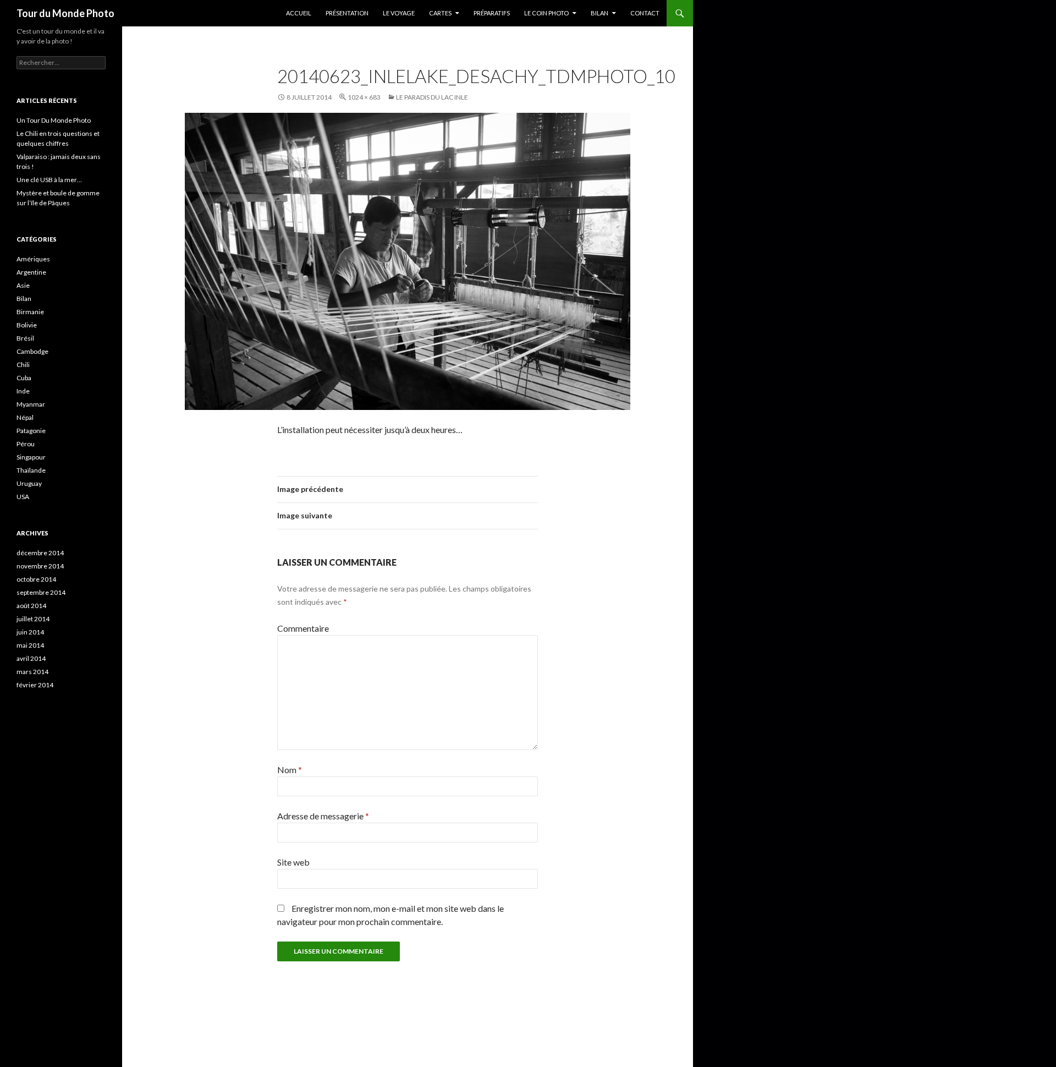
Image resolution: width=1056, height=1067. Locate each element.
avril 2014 (31, 658)
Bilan (599, 13)
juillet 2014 (33, 619)
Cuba (23, 378)
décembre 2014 (40, 553)
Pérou (25, 444)
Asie (23, 285)
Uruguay (29, 483)
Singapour (31, 457)
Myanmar (30, 404)
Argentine (31, 272)
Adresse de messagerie (323, 816)
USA (22, 497)
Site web (293, 862)
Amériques (33, 259)
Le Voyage (399, 13)
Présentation (347, 13)
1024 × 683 (364, 97)
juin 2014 (30, 632)
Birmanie (30, 312)
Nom (289, 769)
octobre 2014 (36, 579)
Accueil (298, 13)
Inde (23, 391)
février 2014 (34, 685)
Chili (23, 364)
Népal (25, 417)
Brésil (25, 338)
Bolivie (26, 325)
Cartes (440, 13)
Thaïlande (31, 470)
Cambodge (32, 351)
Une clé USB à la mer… (49, 180)
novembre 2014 (40, 566)
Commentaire (303, 628)
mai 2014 (30, 645)
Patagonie (31, 430)
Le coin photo (546, 13)
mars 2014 (32, 671)
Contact (644, 13)
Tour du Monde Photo (65, 13)
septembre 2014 (40, 592)
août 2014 (31, 605)
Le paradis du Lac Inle (432, 97)
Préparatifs (492, 13)
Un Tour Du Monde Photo (53, 120)
